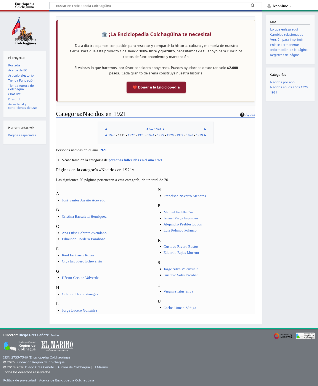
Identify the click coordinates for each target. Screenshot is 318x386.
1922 (131, 135)
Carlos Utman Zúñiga (180, 308)
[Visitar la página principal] (24, 30)
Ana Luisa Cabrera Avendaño (84, 233)
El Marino (100, 367)
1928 (189, 135)
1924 (150, 135)
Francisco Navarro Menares (185, 196)
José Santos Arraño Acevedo (83, 200)
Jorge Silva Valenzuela (181, 269)
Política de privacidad (19, 380)
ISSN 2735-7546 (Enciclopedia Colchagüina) (36, 357)
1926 (170, 135)
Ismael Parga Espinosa (181, 218)
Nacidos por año (282, 82)
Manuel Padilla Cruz (179, 212)
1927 (180, 135)
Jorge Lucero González (79, 310)
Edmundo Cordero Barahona (84, 239)
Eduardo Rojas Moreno (181, 253)
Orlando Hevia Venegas (80, 294)
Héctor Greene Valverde (80, 278)
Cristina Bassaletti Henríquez (84, 216)
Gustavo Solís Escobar (181, 275)
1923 (141, 135)
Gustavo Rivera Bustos (181, 246)
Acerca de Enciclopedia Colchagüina (66, 380)
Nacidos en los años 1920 (289, 87)
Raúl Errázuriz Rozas (78, 255)
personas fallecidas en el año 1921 (136, 160)
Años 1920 (153, 129)
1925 (160, 135)
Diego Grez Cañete (34, 335)
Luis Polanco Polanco (180, 230)
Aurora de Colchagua (74, 367)
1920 (111, 135)
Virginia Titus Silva (178, 291)
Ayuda (250, 114)
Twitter (55, 335)
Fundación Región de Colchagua (40, 362)
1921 (103, 150)
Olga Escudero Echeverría (82, 261)
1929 (199, 135)
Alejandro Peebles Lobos (183, 224)
